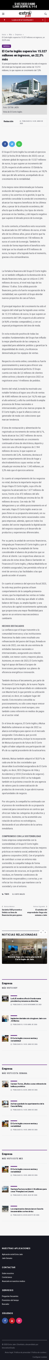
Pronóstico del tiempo (10, 1300)
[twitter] (12, 144)
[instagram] (19, 1321)
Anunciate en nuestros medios (13, 1281)
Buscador (5, 1304)
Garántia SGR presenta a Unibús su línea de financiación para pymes (12, 912)
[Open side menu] (3, 14)
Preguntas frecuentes (10, 1296)
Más (10, 35)
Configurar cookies (40, 1357)
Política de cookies (39, 1352)
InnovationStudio (8, 1348)
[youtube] (12, 1321)
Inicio (4, 35)
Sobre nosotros (8, 1273)
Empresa (18, 35)
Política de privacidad (22, 1352)
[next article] (42, 20)
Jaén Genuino (7, 1258)
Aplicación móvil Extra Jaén (12, 1254)
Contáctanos (7, 1277)
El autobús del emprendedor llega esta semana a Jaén (37, 912)
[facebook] (5, 144)
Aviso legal (9, 1352)
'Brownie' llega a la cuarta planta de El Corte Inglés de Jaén (24, 958)
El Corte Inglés (18, 894)
